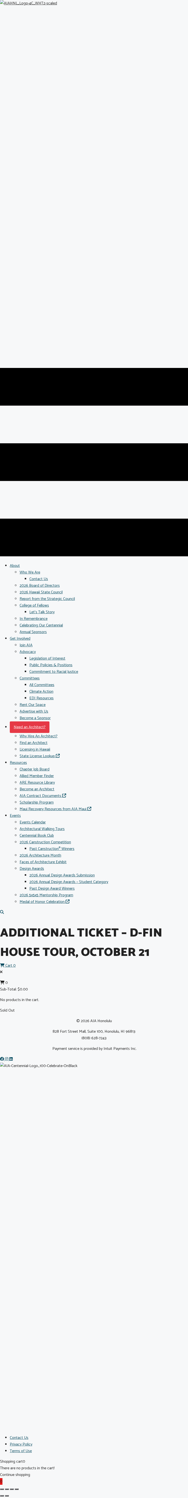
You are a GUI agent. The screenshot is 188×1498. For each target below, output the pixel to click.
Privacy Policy (21, 1444)
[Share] (12, 1489)
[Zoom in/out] (2, 1489)
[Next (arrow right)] (7, 1496)
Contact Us (19, 1437)
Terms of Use (21, 1451)
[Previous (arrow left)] (2, 1496)
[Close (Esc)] (17, 1489)
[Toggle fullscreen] (7, 1489)
